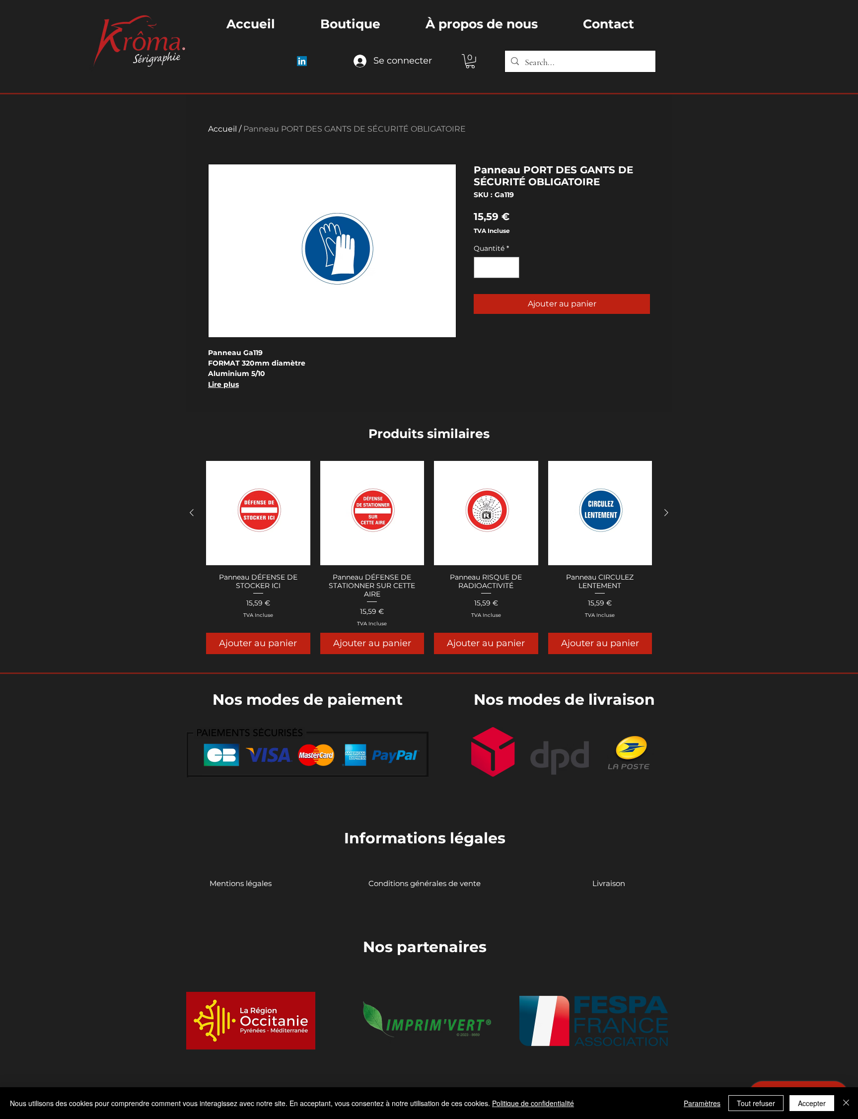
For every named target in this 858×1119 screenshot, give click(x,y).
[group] (429, 557)
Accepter (812, 1103)
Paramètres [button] (702, 1103)
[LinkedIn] (302, 61)
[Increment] (510, 267)
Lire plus (223, 384)
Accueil (222, 129)
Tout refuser (756, 1103)
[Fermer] (846, 1103)
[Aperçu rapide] (258, 513)
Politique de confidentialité (533, 1103)
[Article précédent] (192, 513)
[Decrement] (483, 267)
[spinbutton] (496, 267)
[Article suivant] (666, 513)
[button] (470, 61)
